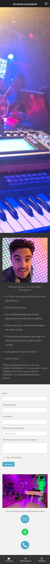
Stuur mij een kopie (13, 457)
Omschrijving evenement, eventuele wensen (20, 440)
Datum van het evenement (13, 428)
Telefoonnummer (9, 405)
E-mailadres (7, 416)
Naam (4, 393)
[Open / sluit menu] (46, 3)
